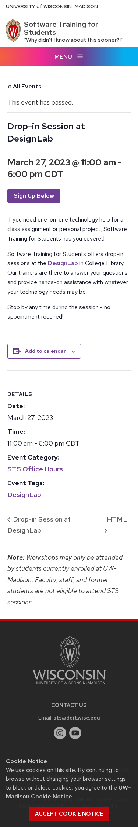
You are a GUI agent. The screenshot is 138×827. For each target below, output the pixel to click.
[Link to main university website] (69, 685)
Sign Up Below (34, 196)
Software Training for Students (61, 28)
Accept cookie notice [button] (69, 813)
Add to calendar (45, 351)
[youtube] (75, 733)
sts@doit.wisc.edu (76, 717)
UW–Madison (52, 6)
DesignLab (63, 263)
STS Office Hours (35, 469)
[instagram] (60, 733)
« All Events (24, 86)
